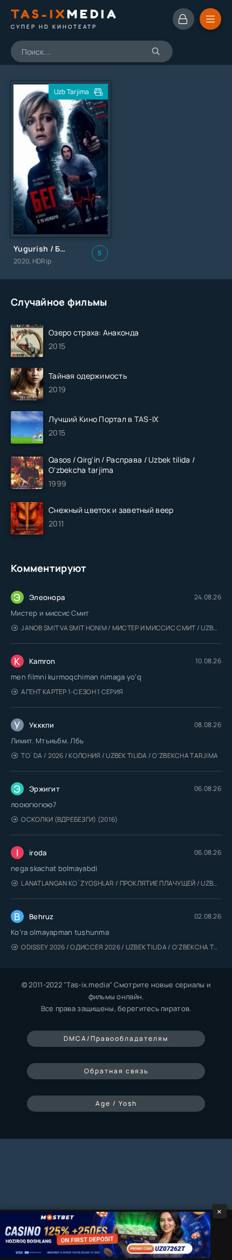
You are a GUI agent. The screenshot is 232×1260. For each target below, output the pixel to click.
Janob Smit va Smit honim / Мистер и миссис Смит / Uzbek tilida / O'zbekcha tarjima (121, 627)
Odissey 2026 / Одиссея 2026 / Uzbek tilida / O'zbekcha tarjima (121, 947)
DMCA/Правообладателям (116, 1038)
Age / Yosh (116, 1103)
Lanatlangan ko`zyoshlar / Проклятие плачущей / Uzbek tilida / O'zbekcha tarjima (121, 883)
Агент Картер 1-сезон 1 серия (72, 691)
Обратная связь (116, 1071)
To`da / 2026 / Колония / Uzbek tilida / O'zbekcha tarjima (119, 755)
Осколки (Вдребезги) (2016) (69, 819)
